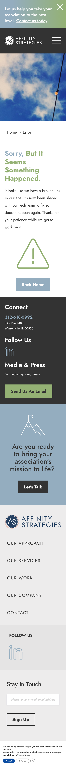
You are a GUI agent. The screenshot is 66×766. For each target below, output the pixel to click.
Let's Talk (33, 487)
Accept (9, 761)
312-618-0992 (19, 317)
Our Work (20, 578)
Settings (22, 761)
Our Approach (25, 543)
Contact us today (31, 21)
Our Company (24, 595)
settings (25, 755)
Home (12, 132)
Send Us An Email (28, 391)
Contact (18, 612)
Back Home (33, 284)
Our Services (24, 560)
